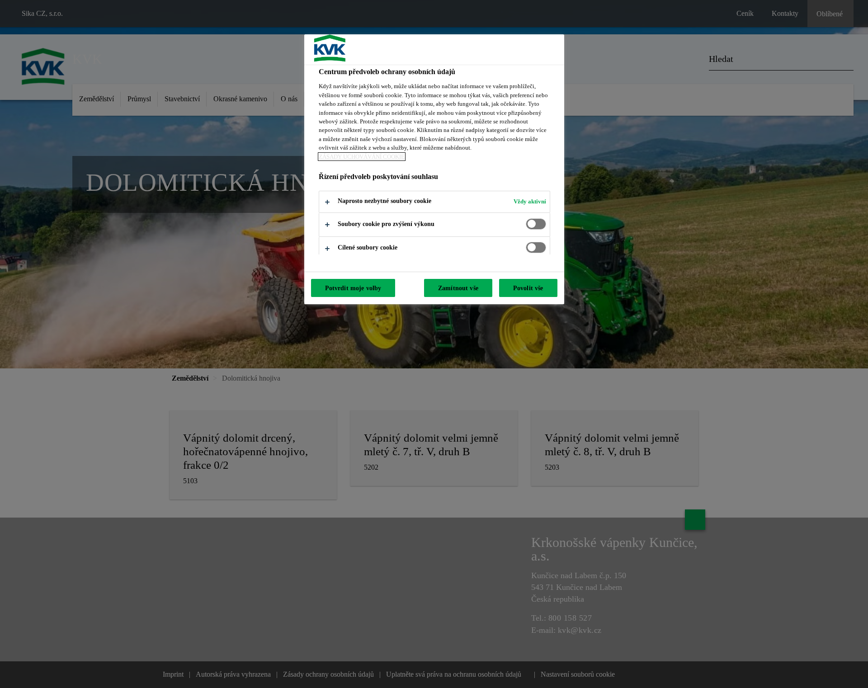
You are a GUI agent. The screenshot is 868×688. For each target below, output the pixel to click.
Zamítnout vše (458, 288)
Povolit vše (528, 288)
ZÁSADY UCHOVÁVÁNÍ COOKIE (362, 156)
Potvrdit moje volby (353, 288)
